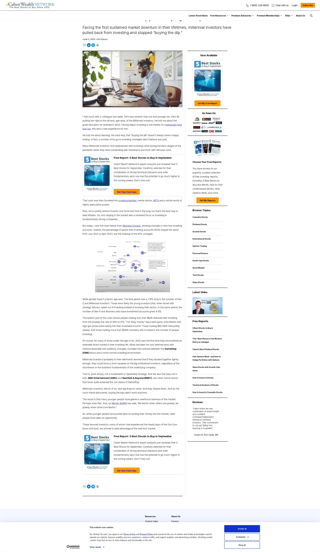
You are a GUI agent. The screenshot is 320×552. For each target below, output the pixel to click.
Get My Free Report (207, 103)
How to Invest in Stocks (203, 378)
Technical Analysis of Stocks (205, 385)
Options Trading (199, 246)
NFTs (156, 200)
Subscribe (308, 5)
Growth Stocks (199, 232)
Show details (95, 547)
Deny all (242, 545)
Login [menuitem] (295, 5)
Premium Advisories (241, 15)
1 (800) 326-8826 (259, 5)
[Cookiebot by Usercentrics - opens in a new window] (73, 547)
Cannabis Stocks (200, 217)
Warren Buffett (119, 403)
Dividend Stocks (199, 224)
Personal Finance (200, 253)
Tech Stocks (198, 275)
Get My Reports (207, 200)
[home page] (30, 5)
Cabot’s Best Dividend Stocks (205, 349)
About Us (300, 15)
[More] (227, 16)
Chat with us (282, 5)
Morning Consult (131, 225)
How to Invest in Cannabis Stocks (207, 392)
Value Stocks (198, 282)
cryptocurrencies (127, 200)
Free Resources (218, 15)
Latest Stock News (198, 15)
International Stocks (201, 239)
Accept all (242, 529)
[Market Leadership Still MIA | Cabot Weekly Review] (207, 305)
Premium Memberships (268, 15)
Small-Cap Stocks (200, 261)
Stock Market (198, 268)
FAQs (287, 15)
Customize (241, 537)
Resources (150, 516)
